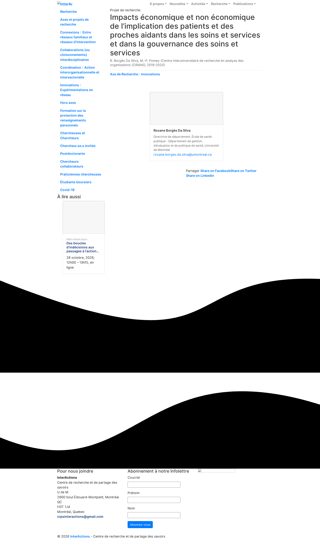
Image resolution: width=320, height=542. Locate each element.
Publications (243, 4)
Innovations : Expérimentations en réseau (76, 90)
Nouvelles (177, 4)
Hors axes (68, 103)
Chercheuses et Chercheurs (72, 135)
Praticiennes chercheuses (80, 174)
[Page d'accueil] (64, 3)
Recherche (219, 4)
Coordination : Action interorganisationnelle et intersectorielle (79, 72)
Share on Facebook (215, 171)
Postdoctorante (72, 153)
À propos (157, 4)
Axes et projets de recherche (74, 22)
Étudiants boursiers (75, 182)
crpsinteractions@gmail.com (80, 516)
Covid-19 (67, 190)
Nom (131, 508)
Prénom (133, 493)
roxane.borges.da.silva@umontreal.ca (183, 154)
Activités (198, 4)
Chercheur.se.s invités (78, 146)
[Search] (260, 4)
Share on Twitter (243, 171)
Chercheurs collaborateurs (71, 164)
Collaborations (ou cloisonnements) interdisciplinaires (75, 55)
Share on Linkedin (200, 176)
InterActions (80, 536)
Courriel (134, 477)
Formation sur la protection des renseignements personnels (73, 118)
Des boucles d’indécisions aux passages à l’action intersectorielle (81, 249)
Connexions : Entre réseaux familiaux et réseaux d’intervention (78, 37)
